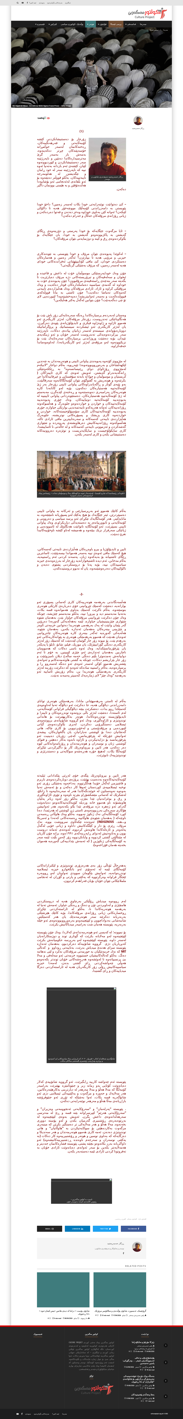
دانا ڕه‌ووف (84, 1318)
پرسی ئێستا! (116, 24)
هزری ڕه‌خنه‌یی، (120, 1219)
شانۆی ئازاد (141, 1219)
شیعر (137, 1367)
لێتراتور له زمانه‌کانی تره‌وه (143, 1349)
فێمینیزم (41, 24)
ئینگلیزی (68, 3)
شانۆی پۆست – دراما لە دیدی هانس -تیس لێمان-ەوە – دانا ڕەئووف (64, 1312)
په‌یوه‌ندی (41, 3)
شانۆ (123, 1315)
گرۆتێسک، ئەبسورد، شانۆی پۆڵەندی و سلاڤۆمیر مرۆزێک (120, 1310)
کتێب (137, 1398)
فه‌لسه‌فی (131, 24)
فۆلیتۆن (103, 24)
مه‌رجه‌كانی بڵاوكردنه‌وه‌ (54, 3)
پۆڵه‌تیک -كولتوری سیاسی (72, 24)
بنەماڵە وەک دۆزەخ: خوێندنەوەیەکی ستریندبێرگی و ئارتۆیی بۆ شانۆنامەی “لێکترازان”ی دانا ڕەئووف (138, 1379)
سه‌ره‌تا (143, 24)
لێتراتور (53, 24)
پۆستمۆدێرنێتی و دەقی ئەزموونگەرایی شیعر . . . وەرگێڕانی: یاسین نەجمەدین (138, 1360)
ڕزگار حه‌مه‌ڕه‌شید (111, 72)
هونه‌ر (91, 24)
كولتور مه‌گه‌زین (147, 1367)
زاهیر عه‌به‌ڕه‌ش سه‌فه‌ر (137, 1315)
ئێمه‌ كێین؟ (32, 3)
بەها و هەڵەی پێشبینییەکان (142, 1394)
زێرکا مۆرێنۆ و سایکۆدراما (143, 1342)
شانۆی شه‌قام (131, 1219)
